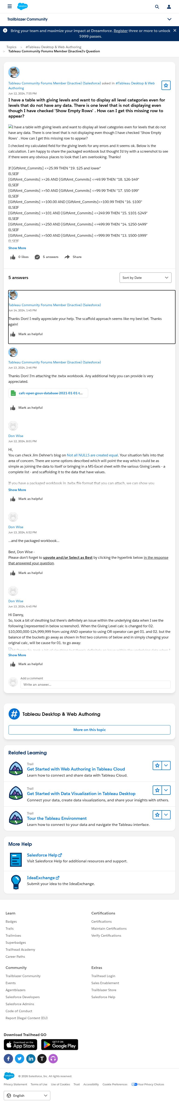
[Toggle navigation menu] (169, 19)
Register (121, 30)
